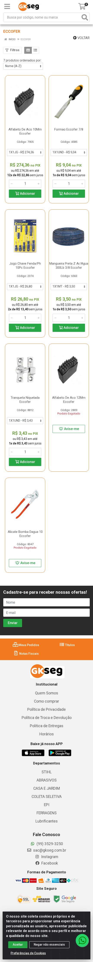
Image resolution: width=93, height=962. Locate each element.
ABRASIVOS (47, 780)
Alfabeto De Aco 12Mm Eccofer (68, 400)
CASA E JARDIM (46, 788)
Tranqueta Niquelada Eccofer (25, 400)
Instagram (49, 857)
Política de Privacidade (46, 709)
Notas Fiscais (29, 653)
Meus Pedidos (28, 645)
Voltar (83, 38)
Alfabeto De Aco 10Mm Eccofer (25, 131)
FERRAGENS (47, 813)
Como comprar (46, 701)
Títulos (69, 645)
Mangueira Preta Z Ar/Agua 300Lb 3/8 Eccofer (68, 266)
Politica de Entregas (46, 726)
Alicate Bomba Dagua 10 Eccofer (25, 534)
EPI (46, 805)
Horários (46, 734)
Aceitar (18, 944)
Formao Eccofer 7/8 (68, 129)
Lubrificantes (46, 821)
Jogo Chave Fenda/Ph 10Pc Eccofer (25, 266)
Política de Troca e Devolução (47, 718)
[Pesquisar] (84, 17)
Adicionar (27, 193)
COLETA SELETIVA (47, 796)
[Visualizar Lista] (35, 50)
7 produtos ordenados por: (22, 60)
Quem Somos (46, 693)
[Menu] (7, 6)
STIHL (47, 772)
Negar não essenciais (49, 944)
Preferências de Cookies (28, 953)
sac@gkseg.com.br (49, 850)
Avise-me (71, 429)
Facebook (49, 863)
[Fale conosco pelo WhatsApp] (82, 940)
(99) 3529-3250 (49, 844)
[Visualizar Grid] (28, 50)
